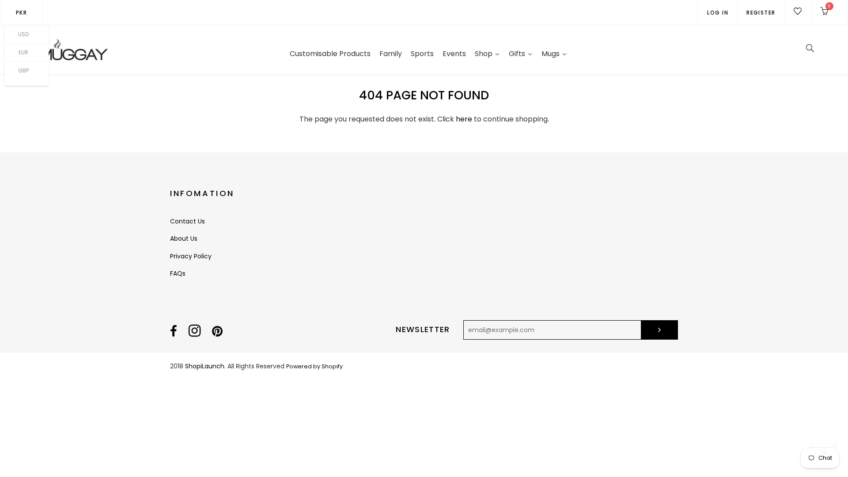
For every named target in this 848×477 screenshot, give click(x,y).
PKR (21, 12)
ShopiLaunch (204, 366)
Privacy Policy (191, 256)
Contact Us (187, 221)
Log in (717, 12)
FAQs (178, 273)
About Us (183, 238)
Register (761, 12)
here (464, 119)
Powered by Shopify (314, 366)
